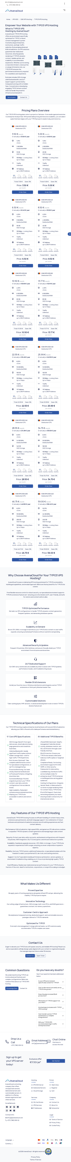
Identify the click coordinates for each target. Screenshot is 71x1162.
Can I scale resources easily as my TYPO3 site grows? (49, 988)
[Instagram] (7, 1110)
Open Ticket (41, 956)
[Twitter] (10, 1107)
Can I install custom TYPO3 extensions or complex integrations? (47, 1015)
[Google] (14, 1107)
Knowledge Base (11, 988)
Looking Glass (27, 158)
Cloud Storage (38, 1091)
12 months (30, 177)
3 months (19, 177)
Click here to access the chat (57, 1043)
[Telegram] (14, 1110)
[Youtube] (10, 1110)
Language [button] (8, 1140)
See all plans (12, 97)
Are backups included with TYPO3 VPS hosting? (49, 1008)
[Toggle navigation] (64, 4)
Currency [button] (8, 1144)
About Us (55, 1105)
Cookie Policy (56, 1125)
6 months (24, 177)
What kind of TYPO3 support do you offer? (49, 1001)
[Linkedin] (18, 1107)
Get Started (56, 1061)
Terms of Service (57, 1119)
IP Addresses (37, 1108)
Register (54, 1088)
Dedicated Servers (39, 1088)
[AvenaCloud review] (48, 1151)
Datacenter (55, 1108)
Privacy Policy (56, 1122)
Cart (53, 1091)
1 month (14, 177)
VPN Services (37, 1105)
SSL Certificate (38, 1102)
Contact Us (23, 97)
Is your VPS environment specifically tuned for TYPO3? (48, 982)
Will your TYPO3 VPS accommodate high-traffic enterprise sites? (47, 1023)
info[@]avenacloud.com (15, 2)
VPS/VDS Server (38, 1085)
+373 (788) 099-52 (14, 5)
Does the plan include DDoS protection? (47, 995)
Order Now (22, 192)
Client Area (55, 1085)
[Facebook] (7, 1107)
